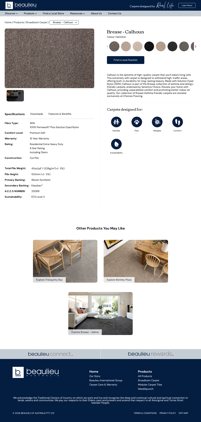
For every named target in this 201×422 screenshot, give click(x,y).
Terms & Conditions (145, 413)
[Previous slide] (107, 46)
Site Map (183, 413)
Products (29, 13)
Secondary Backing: (17, 185)
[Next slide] (195, 46)
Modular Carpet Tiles (150, 384)
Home (8, 22)
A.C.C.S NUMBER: (15, 191)
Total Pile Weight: (15, 168)
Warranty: (11, 138)
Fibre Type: (11, 123)
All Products (145, 376)
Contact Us (114, 13)
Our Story (94, 376)
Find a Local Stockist (125, 60)
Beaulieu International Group (105, 380)
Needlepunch (145, 388)
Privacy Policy (168, 413)
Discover (10, 13)
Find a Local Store (53, 13)
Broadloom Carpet (36, 22)
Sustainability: (13, 197)
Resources (76, 13)
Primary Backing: (15, 180)
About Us (96, 13)
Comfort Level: (14, 133)
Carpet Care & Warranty (103, 384)
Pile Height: (12, 174)
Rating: (9, 144)
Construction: (13, 158)
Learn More (187, 5)
